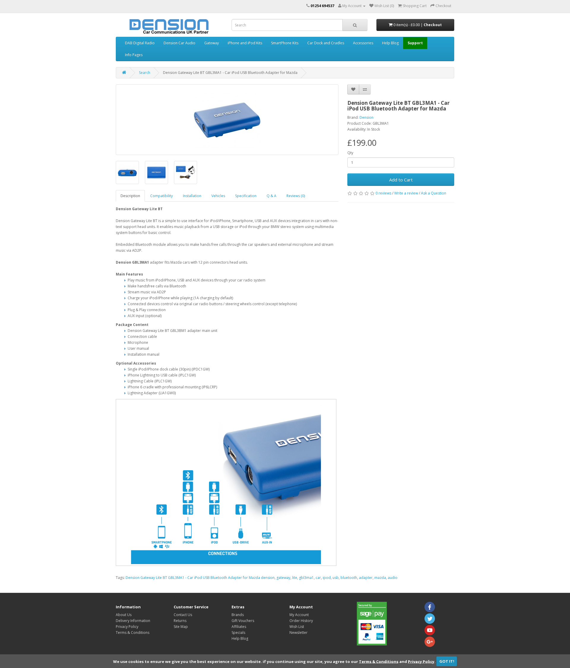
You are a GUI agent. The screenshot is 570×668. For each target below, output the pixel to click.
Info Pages (133, 54)
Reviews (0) (295, 195)
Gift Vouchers (243, 620)
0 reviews (383, 193)
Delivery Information (133, 620)
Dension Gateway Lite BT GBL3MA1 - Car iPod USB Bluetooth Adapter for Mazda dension (200, 577)
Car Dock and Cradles (325, 42)
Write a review (406, 193)
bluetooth (349, 577)
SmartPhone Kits (284, 42)
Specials (238, 632)
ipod (327, 577)
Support (415, 42)
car (318, 577)
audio (393, 577)
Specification (245, 195)
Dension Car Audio (179, 42)
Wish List (296, 626)
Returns (180, 620)
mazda (380, 577)
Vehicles (218, 195)
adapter (366, 577)
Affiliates (239, 626)
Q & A (271, 195)
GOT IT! (446, 661)
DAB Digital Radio (140, 42)
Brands (238, 614)
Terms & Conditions (378, 661)
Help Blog (390, 42)
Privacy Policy (421, 661)
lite (294, 577)
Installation (192, 195)
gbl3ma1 (306, 577)
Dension (366, 117)
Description (130, 195)
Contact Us (183, 614)
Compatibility (161, 195)
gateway (283, 577)
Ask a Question (433, 193)
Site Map (181, 626)
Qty (350, 152)
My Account (299, 614)
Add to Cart (401, 180)
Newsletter (298, 632)
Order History (301, 620)
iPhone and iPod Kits (245, 42)
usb (335, 577)
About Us (124, 614)
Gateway (211, 42)
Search (144, 72)
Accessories (363, 42)
